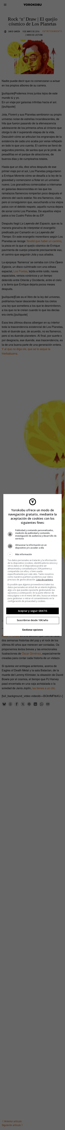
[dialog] (32, 565)
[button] (33, 554)
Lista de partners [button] (44, 579)
